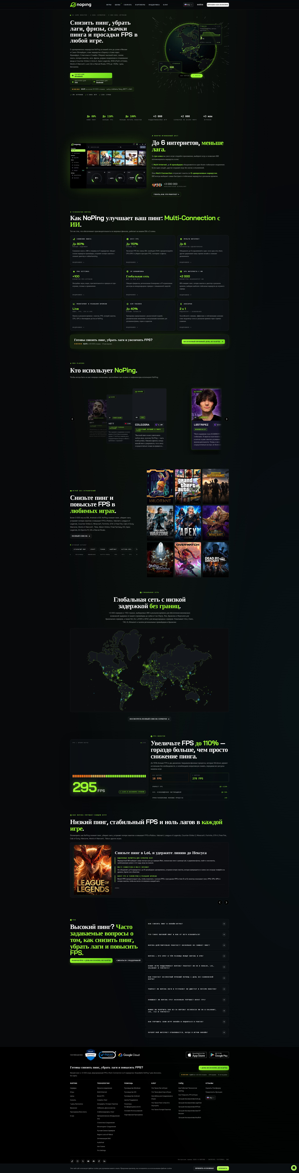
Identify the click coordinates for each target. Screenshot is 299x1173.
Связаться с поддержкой (129, 960)
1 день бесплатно (76, 1104)
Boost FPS (100, 1096)
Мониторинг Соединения (106, 1126)
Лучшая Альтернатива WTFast (189, 1107)
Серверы (73, 1088)
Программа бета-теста (78, 1112)
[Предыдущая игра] (219, 902)
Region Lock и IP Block (105, 1134)
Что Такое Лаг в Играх (159, 1088)
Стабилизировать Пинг (105, 1112)
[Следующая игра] (226, 902)
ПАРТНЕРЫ (140, 5)
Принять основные (204, 1168)
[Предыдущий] (72, 419)
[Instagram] (77, 1161)
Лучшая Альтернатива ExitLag (189, 1099)
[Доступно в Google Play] (219, 1054)
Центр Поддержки (131, 1100)
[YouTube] (88, 1161)
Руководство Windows (132, 1088)
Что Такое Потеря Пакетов (161, 1109)
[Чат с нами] (294, 1168)
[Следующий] (226, 419)
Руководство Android (132, 1096)
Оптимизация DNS (104, 1138)
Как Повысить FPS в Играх (188, 1095)
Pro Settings (101, 1150)
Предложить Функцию (214, 1092)
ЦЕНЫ (117, 5)
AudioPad (100, 1142)
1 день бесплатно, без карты (213, 1068)
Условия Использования (133, 1111)
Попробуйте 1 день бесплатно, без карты (91, 960)
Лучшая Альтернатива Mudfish (189, 1117)
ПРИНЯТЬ (223, 1168)
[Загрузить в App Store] (196, 1054)
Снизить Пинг (102, 1100)
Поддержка (154, 5)
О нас (72, 1116)
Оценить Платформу (213, 1088)
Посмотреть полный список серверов (148, 719)
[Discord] (94, 1161)
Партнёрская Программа (133, 1115)
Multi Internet (102, 1092)
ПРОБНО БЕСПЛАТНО (218, 5)
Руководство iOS (130, 1092)
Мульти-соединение (104, 1088)
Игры (108, 5)
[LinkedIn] (104, 1161)
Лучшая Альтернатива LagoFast (190, 1103)
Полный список (79, 536)
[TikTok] (72, 1161)
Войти (200, 5)
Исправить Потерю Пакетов (107, 1104)
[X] (83, 1161)
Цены (72, 1096)
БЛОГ (165, 5)
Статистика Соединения (106, 1123)
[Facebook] (99, 1161)
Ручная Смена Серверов (106, 1130)
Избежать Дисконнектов (106, 1108)
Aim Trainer (101, 1146)
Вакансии (73, 1108)
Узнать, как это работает (165, 194)
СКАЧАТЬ (128, 5)
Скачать (73, 1100)
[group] (149, 419)
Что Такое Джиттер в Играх (161, 1092)
